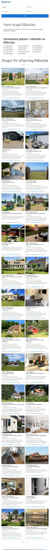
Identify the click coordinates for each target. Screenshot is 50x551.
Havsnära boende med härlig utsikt (10, 466)
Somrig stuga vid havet (31, 182)
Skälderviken (6, 30)
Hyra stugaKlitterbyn (7, 45)
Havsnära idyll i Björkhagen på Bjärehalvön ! (36, 213)
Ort (2, 5)
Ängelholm (13, 30)
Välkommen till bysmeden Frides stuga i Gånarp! (13, 404)
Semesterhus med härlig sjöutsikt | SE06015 (12, 213)
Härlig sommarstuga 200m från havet (34, 244)
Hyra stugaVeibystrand (8, 49)
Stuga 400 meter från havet (8, 182)
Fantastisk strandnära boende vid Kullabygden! (36, 528)
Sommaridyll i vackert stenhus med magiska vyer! (12, 277)
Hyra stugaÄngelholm (37, 45)
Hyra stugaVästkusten (8, 53)
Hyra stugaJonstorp (7, 51)
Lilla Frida (4, 151)
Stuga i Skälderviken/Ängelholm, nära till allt (12, 435)
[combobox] (12, 7)
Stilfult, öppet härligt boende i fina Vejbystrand (36, 87)
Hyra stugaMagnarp (7, 47)
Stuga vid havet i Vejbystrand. (9, 120)
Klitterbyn (40, 29)
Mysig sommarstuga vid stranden (33, 120)
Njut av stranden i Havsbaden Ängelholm (11, 87)
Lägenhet (28, 309)
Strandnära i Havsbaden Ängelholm (34, 404)
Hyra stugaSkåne (22, 53)
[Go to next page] (30, 65)
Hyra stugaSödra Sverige (23, 51)
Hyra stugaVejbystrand (37, 47)
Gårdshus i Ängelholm (31, 497)
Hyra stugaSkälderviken (23, 45)
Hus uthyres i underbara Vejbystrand (10, 528)
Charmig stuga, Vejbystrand (32, 276)
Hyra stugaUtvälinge (22, 47)
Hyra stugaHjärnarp (36, 49)
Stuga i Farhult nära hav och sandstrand (35, 373)
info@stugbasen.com (42, 549)
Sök (25, 15)
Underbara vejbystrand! (7, 309)
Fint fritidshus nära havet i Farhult (34, 151)
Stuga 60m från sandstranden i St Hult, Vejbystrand (35, 340)
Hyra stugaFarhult (22, 49)
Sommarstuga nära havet (8, 373)
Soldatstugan (5, 244)
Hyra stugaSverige (36, 51)
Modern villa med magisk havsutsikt (10, 497)
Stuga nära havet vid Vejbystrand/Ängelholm (36, 435)
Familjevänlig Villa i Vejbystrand (33, 466)
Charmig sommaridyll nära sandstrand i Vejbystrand (11, 340)
